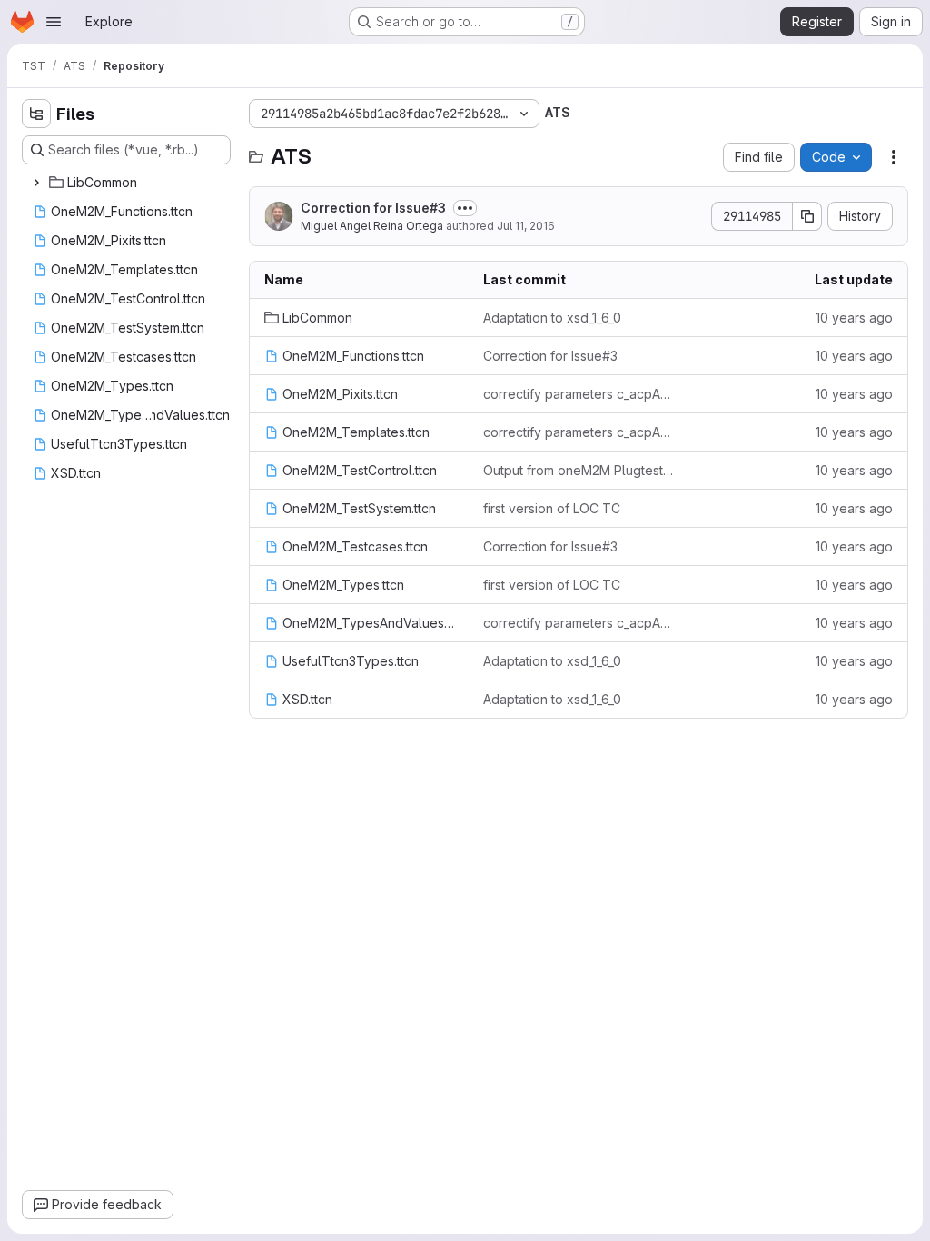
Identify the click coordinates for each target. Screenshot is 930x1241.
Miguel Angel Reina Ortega (372, 226)
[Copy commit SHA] (807, 216)
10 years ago (854, 317)
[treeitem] (128, 182)
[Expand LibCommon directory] (36, 183)
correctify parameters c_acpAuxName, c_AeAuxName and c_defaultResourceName (578, 394)
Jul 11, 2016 (526, 226)
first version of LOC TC (551, 508)
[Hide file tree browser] (36, 113)
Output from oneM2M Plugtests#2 (578, 470)
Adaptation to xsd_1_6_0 (552, 317)
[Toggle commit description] (465, 208)
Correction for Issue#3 (373, 207)
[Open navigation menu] (53, 21)
